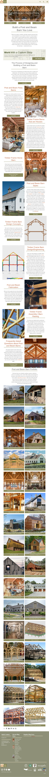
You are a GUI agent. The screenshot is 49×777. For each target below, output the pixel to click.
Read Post (16, 744)
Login (45, 773)
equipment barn (17, 232)
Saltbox (42, 193)
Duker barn (18, 107)
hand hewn (39, 127)
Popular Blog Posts (29, 734)
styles (39, 192)
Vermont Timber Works (3, 1)
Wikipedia (36, 211)
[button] (24, 13)
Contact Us (19, 359)
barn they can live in (22, 377)
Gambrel (30, 193)
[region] (24, 13)
